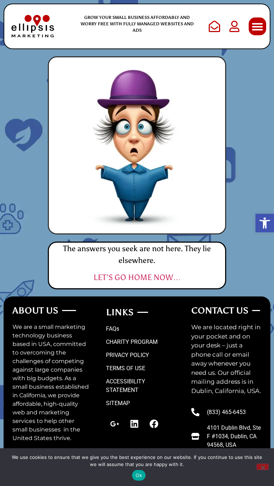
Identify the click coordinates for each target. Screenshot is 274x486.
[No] (263, 467)
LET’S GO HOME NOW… (137, 277)
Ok (139, 475)
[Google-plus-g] (115, 424)
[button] (264, 223)
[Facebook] (154, 424)
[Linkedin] (134, 424)
